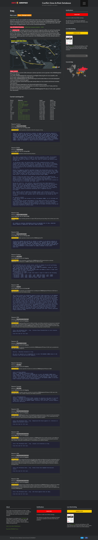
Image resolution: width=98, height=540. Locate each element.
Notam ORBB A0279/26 (23, 104)
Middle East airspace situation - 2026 (34, 27)
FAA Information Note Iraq (24, 109)
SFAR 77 (20, 108)
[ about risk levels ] (14, 17)
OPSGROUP (23, 518)
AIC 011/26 (20, 107)
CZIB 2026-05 (21, 103)
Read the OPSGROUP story (12, 529)
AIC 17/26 (20, 113)
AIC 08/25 (20, 112)
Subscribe (77, 14)
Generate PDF (76, 33)
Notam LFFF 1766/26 (22, 101)
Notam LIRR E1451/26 (23, 105)
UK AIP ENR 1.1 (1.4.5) (22, 111)
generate (72, 46)
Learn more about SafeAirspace (13, 526)
